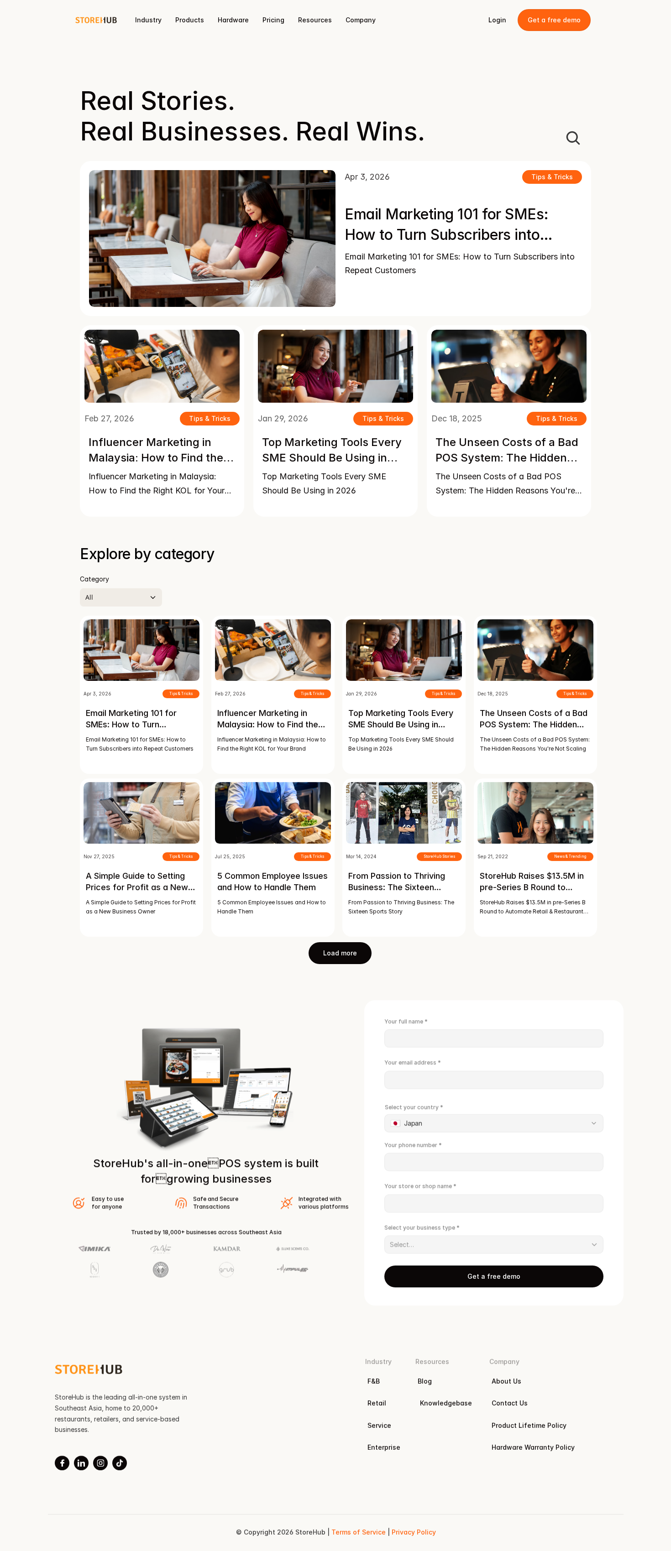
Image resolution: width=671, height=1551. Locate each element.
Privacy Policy (413, 1532)
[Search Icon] (573, 138)
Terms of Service (358, 1532)
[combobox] (494, 1123)
